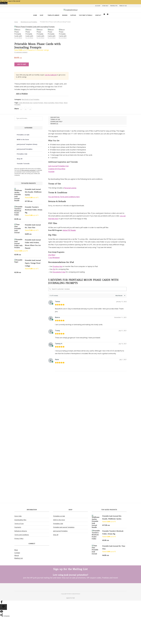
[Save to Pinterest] (3, 607)
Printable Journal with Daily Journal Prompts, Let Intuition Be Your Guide (56, 397)
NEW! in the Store (23, 139)
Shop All (19, 159)
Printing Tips (113, 5)
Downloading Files (20, 520)
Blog (16, 550)
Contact (98, 15)
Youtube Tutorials (85, 15)
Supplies (73, 15)
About (16, 555)
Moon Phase (59, 103)
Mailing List (18, 558)
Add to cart (21, 64)
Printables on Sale (23, 135)
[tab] (87, 117)
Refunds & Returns (20, 531)
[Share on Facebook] (21, 108)
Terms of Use (123, 5)
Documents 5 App (59, 272)
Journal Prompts (38, 103)
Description (54, 117)
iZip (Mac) (51, 255)
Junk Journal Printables (24, 149)
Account (97, 5)
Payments (17, 527)
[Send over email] (1, 612)
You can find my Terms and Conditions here (64, 197)
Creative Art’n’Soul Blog (56, 169)
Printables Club (22, 154)
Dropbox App (57, 266)
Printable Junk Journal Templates (63, 527)
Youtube (51, 171)
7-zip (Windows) (54, 258)
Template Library (53, 15)
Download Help (56, 121)
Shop (41, 15)
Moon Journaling (49, 103)
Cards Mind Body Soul (25, 103)
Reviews (64, 15)
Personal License (70, 188)
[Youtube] (73, 587)
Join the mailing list (51, 75)
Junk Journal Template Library (27, 144)
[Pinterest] (68, 587)
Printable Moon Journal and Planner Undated (56, 488)
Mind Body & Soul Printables (29, 22)
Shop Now (3, 3)
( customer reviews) (20, 52)
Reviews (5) (54, 124)
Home (35, 15)
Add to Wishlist (22, 94)
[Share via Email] (30, 108)
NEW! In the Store (59, 520)
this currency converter (28, 170)
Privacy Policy (18, 538)
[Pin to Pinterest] (25, 108)
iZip (54, 269)
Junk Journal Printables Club (58, 166)
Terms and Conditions (21, 535)
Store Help (105, 5)
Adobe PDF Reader (69, 230)
